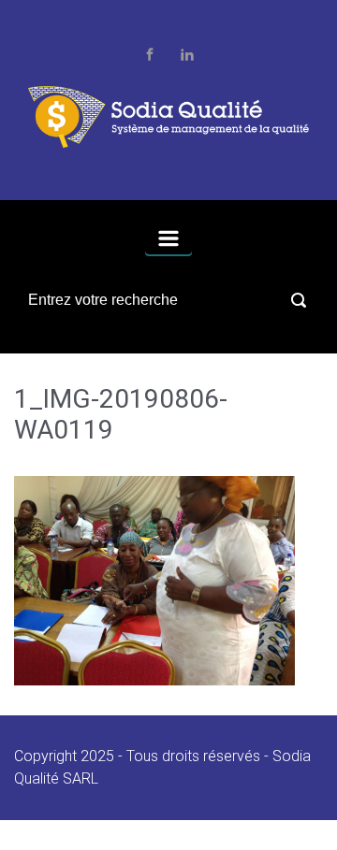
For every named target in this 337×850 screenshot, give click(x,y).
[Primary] (168, 238)
